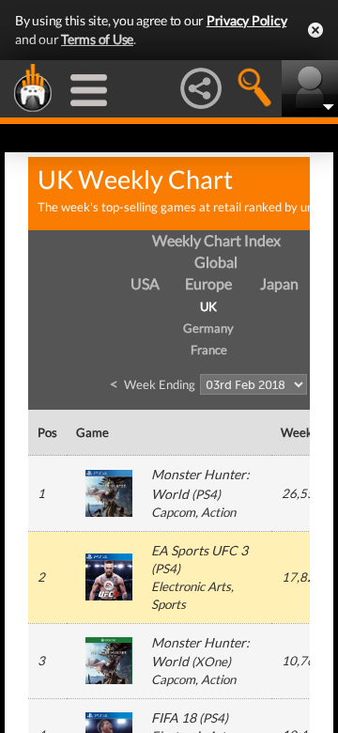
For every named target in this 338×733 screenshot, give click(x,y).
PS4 (206, 494)
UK (208, 306)
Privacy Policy (247, 20)
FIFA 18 (173, 717)
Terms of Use (97, 39)
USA (145, 283)
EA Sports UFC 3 (199, 550)
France (209, 349)
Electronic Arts (191, 586)
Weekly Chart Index (216, 240)
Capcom (173, 512)
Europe (208, 283)
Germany (208, 327)
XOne (211, 661)
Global (216, 262)
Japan (279, 283)
